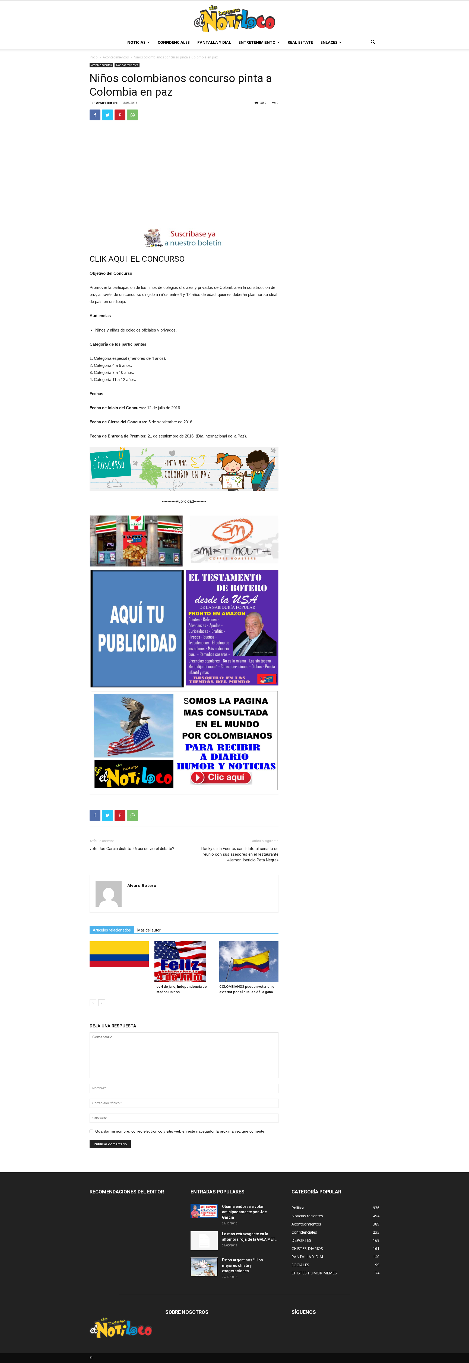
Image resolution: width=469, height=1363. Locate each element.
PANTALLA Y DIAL (214, 42)
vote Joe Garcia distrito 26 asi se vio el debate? (132, 848)
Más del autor (149, 930)
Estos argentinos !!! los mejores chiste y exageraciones (242, 1265)
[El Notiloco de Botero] (234, 18)
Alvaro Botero (107, 103)
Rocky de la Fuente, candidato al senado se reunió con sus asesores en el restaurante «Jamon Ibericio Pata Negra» (239, 854)
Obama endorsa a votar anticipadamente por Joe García (244, 1212)
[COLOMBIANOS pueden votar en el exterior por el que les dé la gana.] (248, 961)
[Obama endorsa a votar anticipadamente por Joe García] (204, 1211)
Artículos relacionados (112, 930)
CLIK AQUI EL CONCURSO (138, 259)
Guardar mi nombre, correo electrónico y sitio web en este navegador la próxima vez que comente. (180, 1131)
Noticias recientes (127, 65)
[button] (372, 42)
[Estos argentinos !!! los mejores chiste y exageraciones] (204, 1266)
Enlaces (329, 42)
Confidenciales (174, 42)
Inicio (94, 57)
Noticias (136, 42)
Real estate (300, 42)
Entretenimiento (257, 42)
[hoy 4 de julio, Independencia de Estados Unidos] (184, 961)
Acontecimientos (116, 57)
